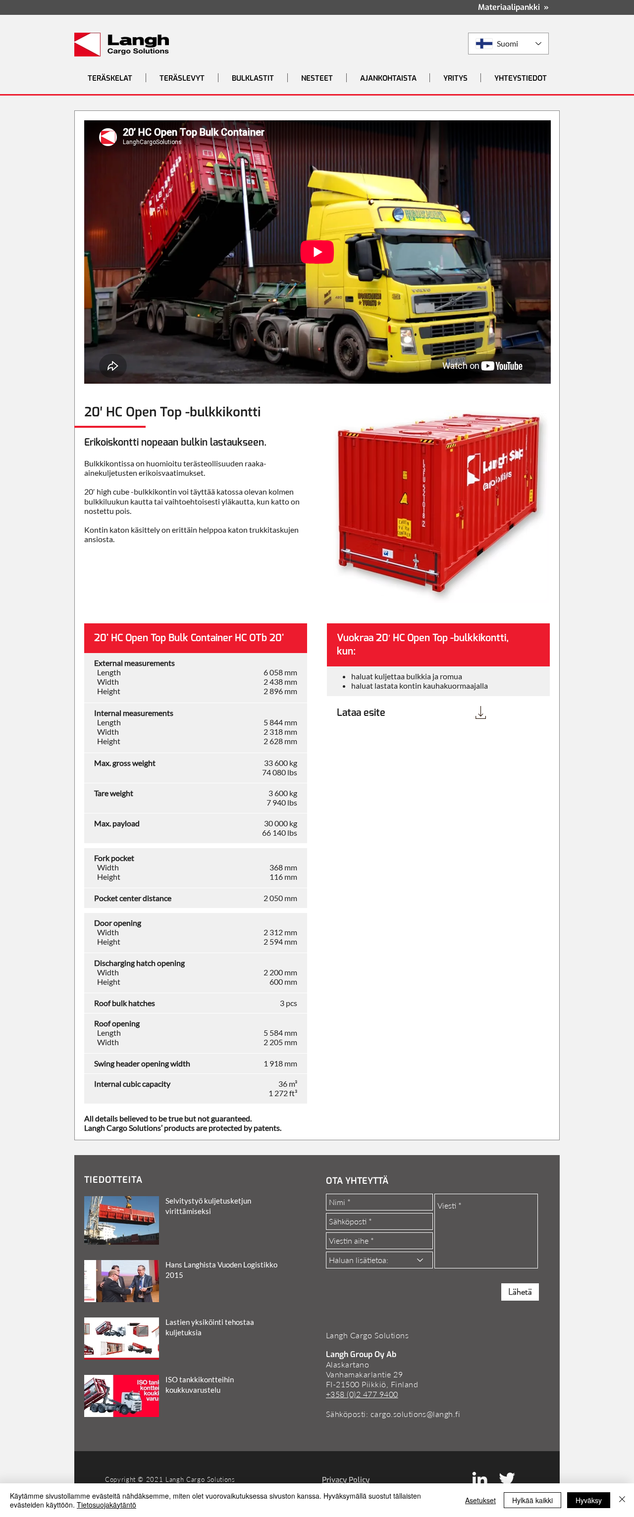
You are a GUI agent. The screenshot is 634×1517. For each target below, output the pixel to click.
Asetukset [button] (480, 1500)
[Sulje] (622, 1500)
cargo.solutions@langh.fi (415, 1413)
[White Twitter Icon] (507, 1479)
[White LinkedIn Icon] (479, 1479)
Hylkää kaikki (532, 1500)
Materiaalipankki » (513, 7)
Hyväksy (589, 1500)
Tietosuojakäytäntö (106, 1505)
